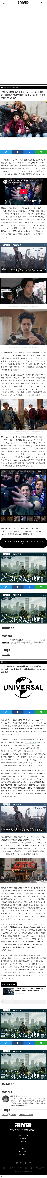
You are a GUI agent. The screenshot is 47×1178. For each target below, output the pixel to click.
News (21, 87)
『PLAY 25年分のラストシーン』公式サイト (23, 542)
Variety (34, 731)
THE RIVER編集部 (7, 87)
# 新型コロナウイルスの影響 (26, 1114)
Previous (4, 492)
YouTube (23, 1154)
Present (23, 1151)
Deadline (15, 1001)
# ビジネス (5, 1114)
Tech (21, 662)
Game (23, 1141)
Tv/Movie (26, 87)
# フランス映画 (6, 654)
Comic (23, 1145)
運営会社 (26, 1168)
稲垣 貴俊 (5, 662)
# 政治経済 (13, 1114)
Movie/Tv (23, 1135)
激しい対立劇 (30, 742)
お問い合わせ (20, 1168)
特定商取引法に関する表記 (40, 1168)
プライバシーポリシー (11, 1168)
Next (42, 492)
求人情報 (31, 1168)
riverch (30, 1171)
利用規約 (4, 1168)
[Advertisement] (23, 56)
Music (23, 1138)
